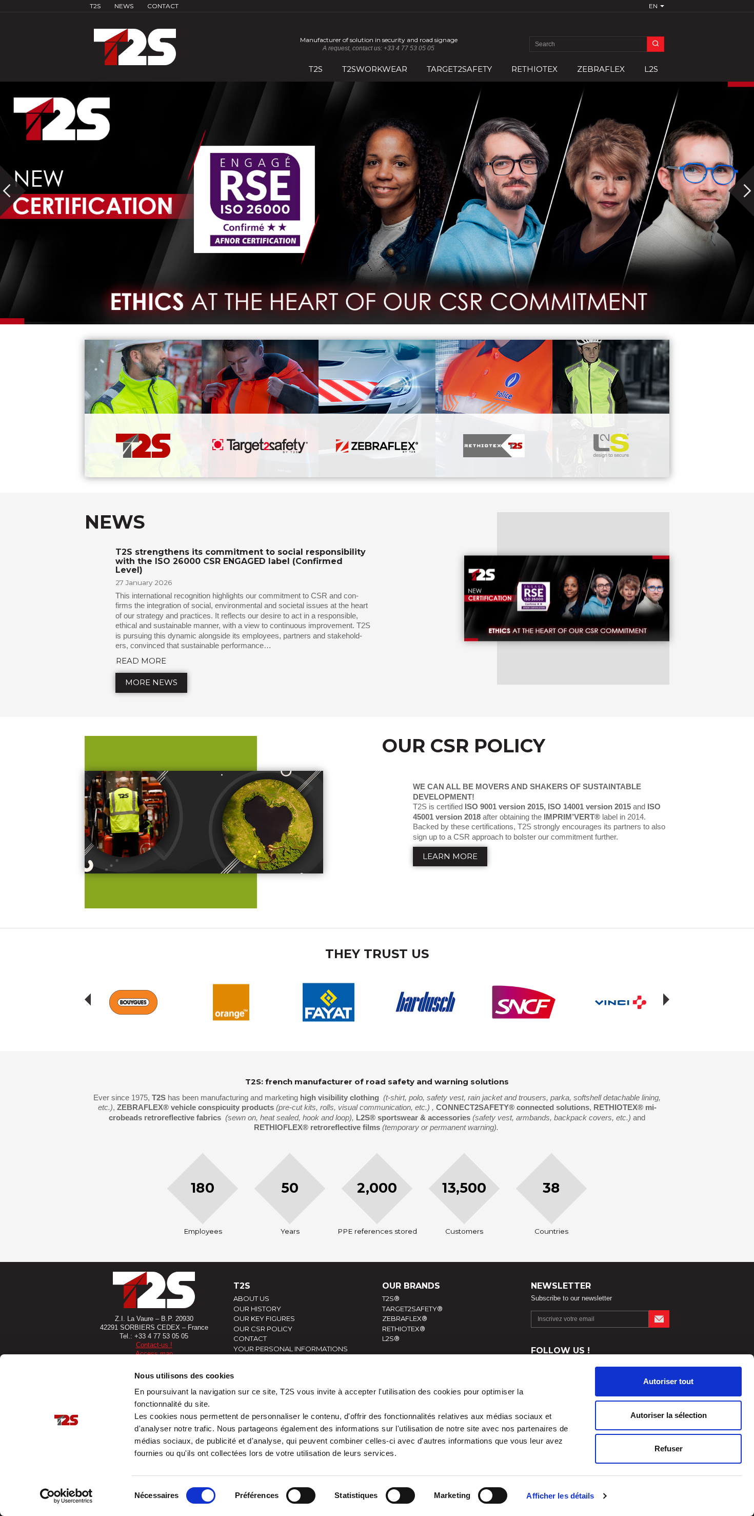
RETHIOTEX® (403, 1329)
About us (251, 1298)
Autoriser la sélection (668, 1415)
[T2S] (154, 41)
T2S (95, 6)
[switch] (300, 1495)
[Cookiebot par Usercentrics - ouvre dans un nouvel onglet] (66, 1496)
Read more (141, 661)
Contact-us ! (154, 1345)
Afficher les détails (560, 1495)
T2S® (391, 1298)
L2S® (391, 1338)
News (123, 6)
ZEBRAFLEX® (404, 1318)
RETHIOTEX (534, 69)
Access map (154, 1353)
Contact (162, 6)
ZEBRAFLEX (601, 69)
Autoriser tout (668, 1381)
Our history (257, 1309)
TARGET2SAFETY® (412, 1309)
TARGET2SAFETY (459, 69)
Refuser (668, 1448)
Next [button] (666, 999)
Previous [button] (88, 999)
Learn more (450, 856)
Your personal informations (290, 1349)
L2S (651, 69)
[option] (377, 203)
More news (151, 682)
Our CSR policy (262, 1329)
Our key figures (264, 1318)
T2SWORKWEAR (374, 69)
